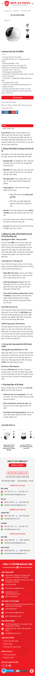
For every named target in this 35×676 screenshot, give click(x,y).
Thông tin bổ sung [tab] (8, 128)
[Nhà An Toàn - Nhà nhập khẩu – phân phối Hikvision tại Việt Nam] (17, 3)
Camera (16, 11)
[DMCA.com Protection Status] (21, 671)
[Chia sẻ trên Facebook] (3, 112)
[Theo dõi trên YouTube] (9, 665)
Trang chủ (7, 11)
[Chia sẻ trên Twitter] (6, 112)
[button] (2, 3)
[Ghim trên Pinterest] (13, 112)
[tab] (17, 473)
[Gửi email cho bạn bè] (9, 112)
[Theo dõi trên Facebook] (3, 665)
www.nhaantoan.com (13, 594)
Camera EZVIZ (26, 11)
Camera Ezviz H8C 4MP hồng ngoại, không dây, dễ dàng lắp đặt (9, 447)
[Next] (33, 441)
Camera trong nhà (27, 105)
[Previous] (1, 441)
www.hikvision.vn (11, 592)
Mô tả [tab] (4, 125)
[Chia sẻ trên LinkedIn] (16, 112)
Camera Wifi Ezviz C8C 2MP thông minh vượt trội (26, 446)
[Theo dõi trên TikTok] (6, 665)
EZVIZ (11, 108)
